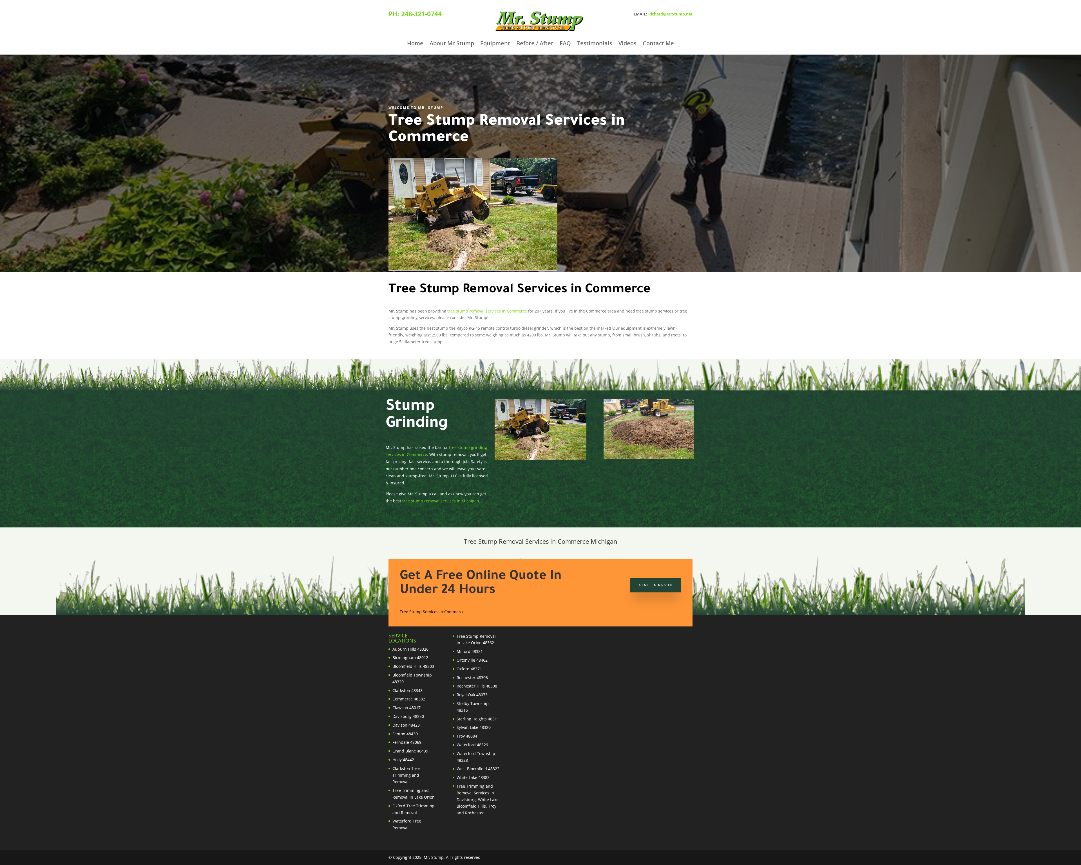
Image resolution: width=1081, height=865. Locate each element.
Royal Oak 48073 (472, 694)
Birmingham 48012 (410, 657)
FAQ (565, 44)
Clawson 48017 (406, 707)
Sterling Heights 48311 (478, 719)
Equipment (495, 44)
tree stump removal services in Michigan (440, 501)
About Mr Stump (452, 44)
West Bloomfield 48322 (478, 768)
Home (415, 44)
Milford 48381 (470, 651)
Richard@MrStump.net (670, 14)
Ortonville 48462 (472, 660)
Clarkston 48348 (407, 690)
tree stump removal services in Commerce (487, 311)
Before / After (534, 44)
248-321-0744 (421, 13)
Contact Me (658, 44)
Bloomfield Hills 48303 (413, 666)
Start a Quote (656, 585)
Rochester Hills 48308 (477, 686)
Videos (627, 44)
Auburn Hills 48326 (410, 649)
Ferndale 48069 (406, 742)
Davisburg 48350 (408, 716)
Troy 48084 (467, 736)
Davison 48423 (406, 725)
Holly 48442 (403, 759)
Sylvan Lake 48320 (474, 727)
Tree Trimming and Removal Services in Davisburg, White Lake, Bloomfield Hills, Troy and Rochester (478, 799)
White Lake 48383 (473, 777)
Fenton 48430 (405, 733)
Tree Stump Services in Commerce (432, 611)
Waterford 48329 (472, 744)
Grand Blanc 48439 (410, 751)
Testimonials (594, 44)
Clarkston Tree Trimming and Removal (406, 775)
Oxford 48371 (469, 668)
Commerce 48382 (408, 699)
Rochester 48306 (472, 677)
